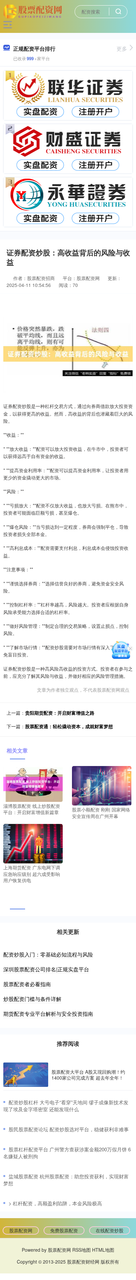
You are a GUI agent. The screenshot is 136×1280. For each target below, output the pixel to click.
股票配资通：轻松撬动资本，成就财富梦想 (69, 726)
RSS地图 (81, 1249)
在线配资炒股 (109, 1230)
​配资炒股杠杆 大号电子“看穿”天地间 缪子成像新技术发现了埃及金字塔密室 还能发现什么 (65, 1106)
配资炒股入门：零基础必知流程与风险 (48, 954)
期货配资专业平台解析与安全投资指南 (48, 1013)
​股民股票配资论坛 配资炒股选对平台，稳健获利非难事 (69, 1129)
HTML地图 (103, 1249)
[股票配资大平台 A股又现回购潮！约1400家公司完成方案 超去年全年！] (25, 1074)
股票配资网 (20, 1230)
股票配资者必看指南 (27, 984)
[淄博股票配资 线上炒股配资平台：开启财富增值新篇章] (33, 783)
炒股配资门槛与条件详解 (32, 999)
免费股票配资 (64, 1230)
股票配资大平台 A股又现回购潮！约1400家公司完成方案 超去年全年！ (88, 1074)
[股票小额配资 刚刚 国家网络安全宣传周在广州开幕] (101, 785)
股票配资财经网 (83, 1261)
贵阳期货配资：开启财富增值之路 (59, 712)
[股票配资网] (34, 11)
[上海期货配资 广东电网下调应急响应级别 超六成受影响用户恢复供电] (33, 843)
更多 (122, 48)
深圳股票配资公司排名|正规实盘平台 (46, 969)
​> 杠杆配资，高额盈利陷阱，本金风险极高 (55, 1203)
